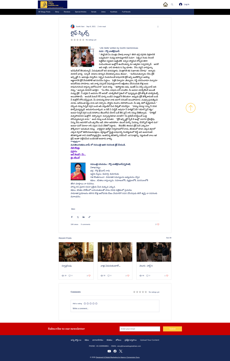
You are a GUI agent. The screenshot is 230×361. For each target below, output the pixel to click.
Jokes (103, 12)
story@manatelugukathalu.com (129, 346)
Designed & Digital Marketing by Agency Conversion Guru (118, 357)
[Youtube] (109, 351)
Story (57, 12)
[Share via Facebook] (72, 217)
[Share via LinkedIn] (83, 217)
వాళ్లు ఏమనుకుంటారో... (110, 266)
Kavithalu (113, 12)
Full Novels (126, 12)
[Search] (172, 4)
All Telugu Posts (44, 12)
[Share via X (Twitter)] (78, 217)
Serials (93, 12)
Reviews (67, 12)
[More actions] (157, 26)
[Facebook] (115, 351)
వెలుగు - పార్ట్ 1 (146, 266)
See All (168, 238)
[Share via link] (89, 217)
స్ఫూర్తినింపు (67, 266)
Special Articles (80, 12)
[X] (121, 351)
